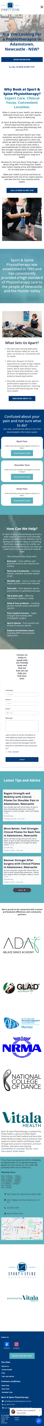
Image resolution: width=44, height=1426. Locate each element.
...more (6, 813)
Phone (9, 699)
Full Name (9, 690)
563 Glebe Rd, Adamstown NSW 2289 (24, 1194)
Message (9, 718)
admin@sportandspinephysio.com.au (17, 1401)
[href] (22, 1228)
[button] (42, 7)
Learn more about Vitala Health (19, 1149)
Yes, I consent (13, 752)
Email (8, 709)
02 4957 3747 (13, 1207)
